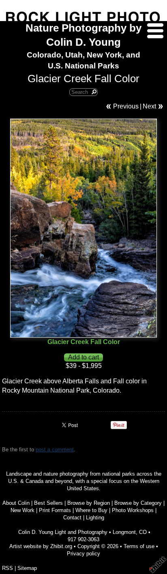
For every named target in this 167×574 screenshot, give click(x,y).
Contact (72, 517)
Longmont (124, 532)
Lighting (95, 517)
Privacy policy (83, 554)
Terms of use (139, 546)
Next (149, 106)
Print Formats (55, 510)
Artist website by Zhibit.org (40, 546)
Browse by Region (88, 503)
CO (143, 532)
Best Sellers (48, 503)
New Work (22, 510)
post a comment (55, 449)
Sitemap (27, 568)
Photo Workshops (133, 510)
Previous (126, 106)
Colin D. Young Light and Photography (62, 532)
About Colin (16, 503)
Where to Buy (91, 510)
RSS (7, 568)
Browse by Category (138, 503)
